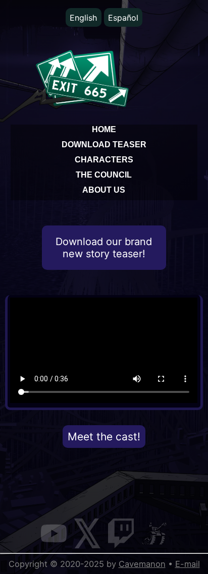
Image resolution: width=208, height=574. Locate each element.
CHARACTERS (104, 159)
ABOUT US (103, 189)
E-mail (187, 564)
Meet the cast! (104, 436)
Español (123, 18)
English (83, 18)
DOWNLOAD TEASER (104, 144)
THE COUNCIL (104, 174)
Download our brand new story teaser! (104, 248)
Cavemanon (142, 564)
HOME (104, 129)
